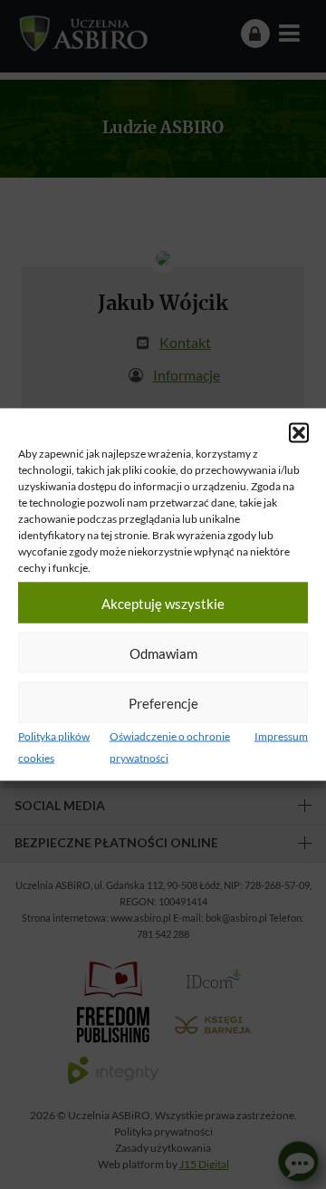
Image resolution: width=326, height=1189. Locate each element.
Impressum (281, 736)
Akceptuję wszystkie (163, 602)
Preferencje (163, 702)
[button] (299, 433)
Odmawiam (163, 652)
